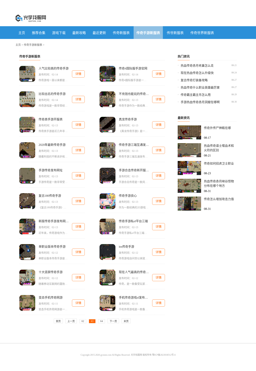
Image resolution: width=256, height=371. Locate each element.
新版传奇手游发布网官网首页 (54, 221)
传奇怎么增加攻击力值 (219, 199)
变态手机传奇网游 (51, 297)
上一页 (71, 321)
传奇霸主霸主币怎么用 (196, 94)
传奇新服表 (121, 33)
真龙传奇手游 (128, 119)
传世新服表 (175, 33)
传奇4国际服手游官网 (133, 68)
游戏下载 (59, 33)
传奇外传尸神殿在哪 (217, 128)
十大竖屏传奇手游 (51, 272)
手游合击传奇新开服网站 (134, 170)
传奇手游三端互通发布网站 (134, 144)
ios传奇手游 (126, 246)
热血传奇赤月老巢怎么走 (197, 65)
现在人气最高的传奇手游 (134, 272)
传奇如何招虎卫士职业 (219, 163)
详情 (78, 73)
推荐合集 (38, 33)
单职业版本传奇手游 (52, 246)
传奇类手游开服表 (51, 119)
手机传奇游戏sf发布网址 (134, 297)
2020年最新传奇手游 (52, 144)
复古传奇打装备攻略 (194, 80)
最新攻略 (79, 33)
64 (101, 321)
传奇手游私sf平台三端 (133, 221)
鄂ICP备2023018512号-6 (164, 355)
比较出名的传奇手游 (52, 93)
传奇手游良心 (128, 195)
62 (83, 321)
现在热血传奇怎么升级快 (197, 72)
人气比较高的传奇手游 (54, 68)
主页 (21, 33)
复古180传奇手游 (50, 195)
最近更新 (99, 33)
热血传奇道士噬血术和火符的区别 (219, 148)
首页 (58, 321)
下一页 (113, 321)
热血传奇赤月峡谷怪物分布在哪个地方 (219, 183)
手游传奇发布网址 (51, 170)
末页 (126, 321)
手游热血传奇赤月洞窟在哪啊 (200, 102)
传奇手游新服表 (148, 33)
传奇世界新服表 (202, 33)
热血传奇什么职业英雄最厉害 (200, 87)
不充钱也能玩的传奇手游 (134, 93)
